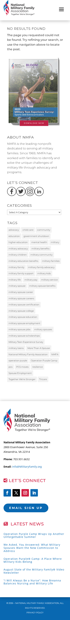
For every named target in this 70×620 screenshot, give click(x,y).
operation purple (18, 360)
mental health (39, 242)
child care (28, 229)
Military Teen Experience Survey (26, 342)
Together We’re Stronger (22, 379)
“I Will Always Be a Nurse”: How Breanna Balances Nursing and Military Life (32, 582)
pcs (11, 366)
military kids (44, 273)
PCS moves (22, 366)
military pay (30, 279)
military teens (16, 348)
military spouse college (21, 310)
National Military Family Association (28, 354)
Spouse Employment (20, 373)
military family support (21, 273)
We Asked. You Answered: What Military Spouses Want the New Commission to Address (32, 548)
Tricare (43, 379)
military (55, 242)
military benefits (40, 248)
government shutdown (36, 236)
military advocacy (18, 248)
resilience (37, 366)
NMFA (54, 354)
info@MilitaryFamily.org (27, 466)
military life (15, 279)
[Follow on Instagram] (25, 493)
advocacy (14, 229)
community (43, 229)
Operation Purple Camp (44, 360)
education (14, 236)
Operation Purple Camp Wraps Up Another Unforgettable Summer (34, 535)
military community (41, 254)
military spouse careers (21, 298)
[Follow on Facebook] (7, 493)
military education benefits (23, 261)
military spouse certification (24, 304)
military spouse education (23, 317)
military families (51, 261)
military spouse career (21, 292)
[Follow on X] (16, 493)
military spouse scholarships (24, 335)
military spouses (43, 329)
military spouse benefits (42, 285)
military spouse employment (24, 323)
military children (18, 254)
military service (49, 279)
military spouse (17, 285)
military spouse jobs (19, 329)
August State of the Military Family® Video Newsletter (34, 571)
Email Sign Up (26, 508)
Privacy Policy (35, 612)
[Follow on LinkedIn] (34, 493)
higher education (18, 242)
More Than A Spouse (38, 348)
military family (16, 267)
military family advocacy (41, 267)
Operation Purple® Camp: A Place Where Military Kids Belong (33, 560)
